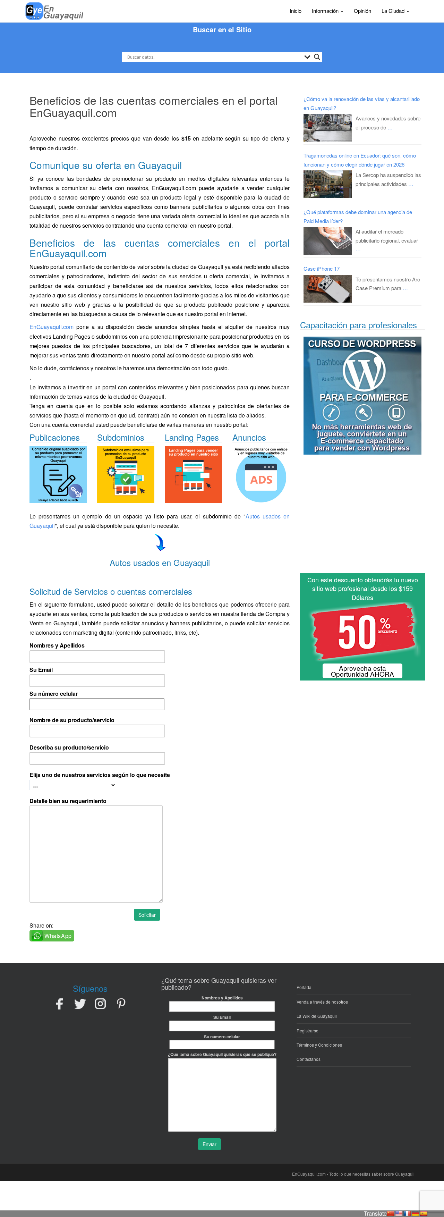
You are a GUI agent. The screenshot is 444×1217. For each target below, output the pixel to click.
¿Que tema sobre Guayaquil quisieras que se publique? (222, 1054)
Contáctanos (309, 1059)
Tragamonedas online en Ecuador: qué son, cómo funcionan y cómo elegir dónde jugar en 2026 (360, 160)
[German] (415, 1213)
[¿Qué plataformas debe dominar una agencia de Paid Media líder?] (328, 241)
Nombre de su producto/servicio (71, 720)
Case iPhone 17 (322, 268)
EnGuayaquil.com (51, 327)
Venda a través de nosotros (322, 1002)
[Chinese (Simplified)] (390, 1213)
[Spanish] (424, 1213)
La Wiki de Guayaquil (317, 1016)
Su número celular (53, 694)
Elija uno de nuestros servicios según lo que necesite (99, 775)
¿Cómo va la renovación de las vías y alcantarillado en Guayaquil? (362, 103)
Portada (304, 987)
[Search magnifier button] (317, 57)
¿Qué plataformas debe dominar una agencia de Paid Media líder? (358, 216)
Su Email (41, 670)
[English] (399, 1213)
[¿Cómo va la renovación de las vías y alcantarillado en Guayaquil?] (328, 128)
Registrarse (307, 1030)
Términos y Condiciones (319, 1045)
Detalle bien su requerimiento (67, 801)
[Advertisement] (362, 516)
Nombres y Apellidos (57, 645)
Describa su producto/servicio (69, 747)
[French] (407, 1213)
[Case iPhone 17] (328, 289)
